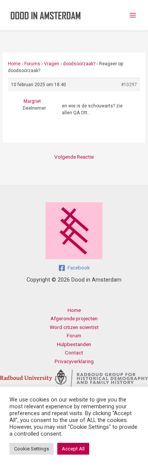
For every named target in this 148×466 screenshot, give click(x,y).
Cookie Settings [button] (31, 449)
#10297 (129, 84)
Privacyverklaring (74, 361)
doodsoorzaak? (79, 63)
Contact (74, 353)
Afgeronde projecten (74, 318)
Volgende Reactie (74, 157)
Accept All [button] (73, 449)
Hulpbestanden (74, 344)
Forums (32, 63)
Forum (74, 335)
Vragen (51, 63)
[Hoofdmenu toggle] (133, 15)
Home (14, 63)
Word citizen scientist (74, 327)
